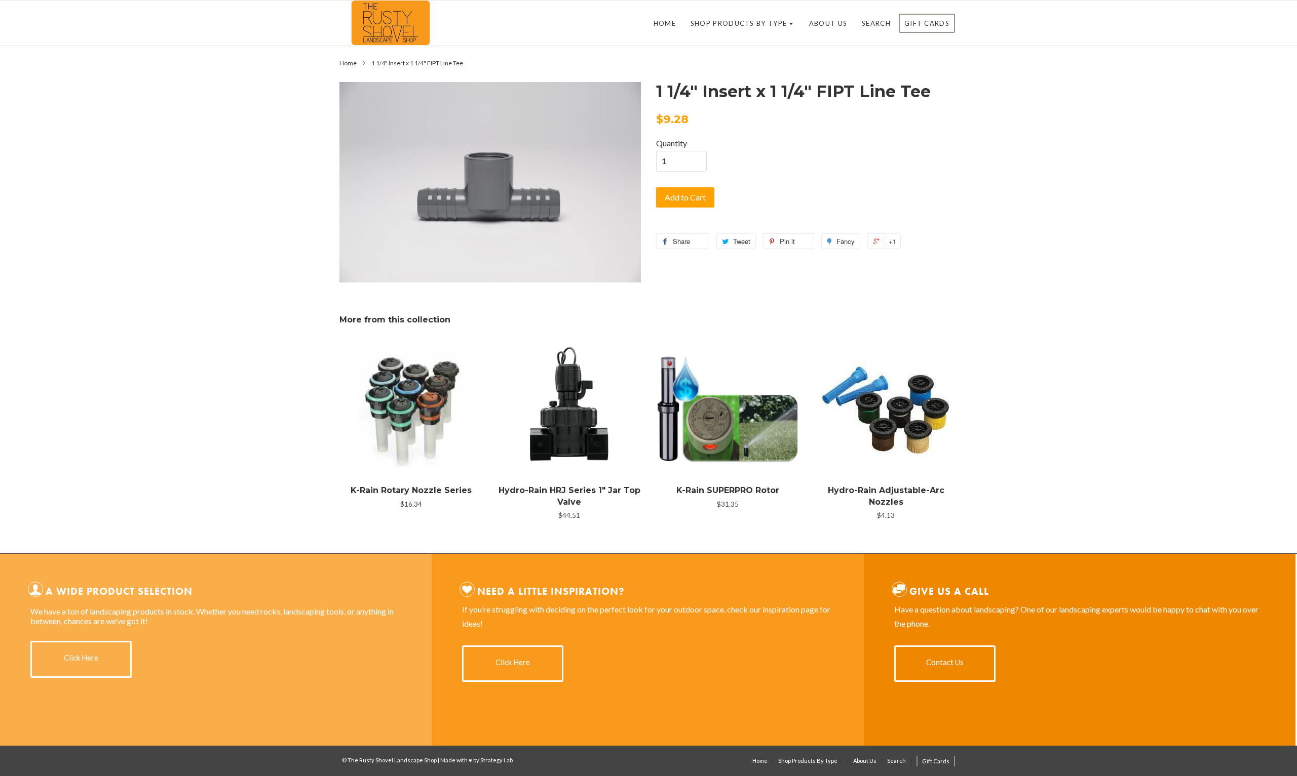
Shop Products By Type (740, 23)
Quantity (671, 143)
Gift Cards (926, 23)
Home (665, 23)
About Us (828, 23)
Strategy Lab (496, 760)
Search (876, 23)
